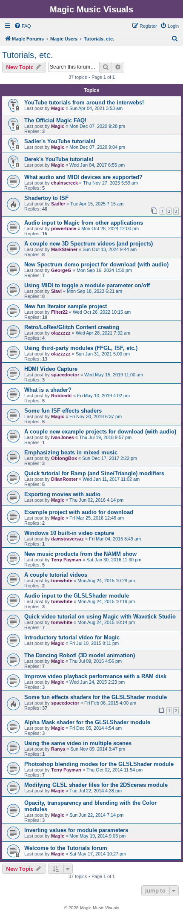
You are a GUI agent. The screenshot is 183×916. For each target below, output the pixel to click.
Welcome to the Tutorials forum (65, 848)
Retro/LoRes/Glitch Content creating (71, 327)
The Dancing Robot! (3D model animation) (79, 655)
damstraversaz (67, 538)
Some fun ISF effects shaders (63, 410)
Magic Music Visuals (91, 9)
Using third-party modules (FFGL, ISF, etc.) (80, 348)
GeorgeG (61, 270)
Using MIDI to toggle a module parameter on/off (87, 285)
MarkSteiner (64, 249)
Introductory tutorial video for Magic (72, 637)
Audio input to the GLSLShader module (76, 595)
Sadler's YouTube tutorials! (59, 141)
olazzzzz (61, 332)
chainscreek (64, 182)
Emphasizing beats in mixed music (70, 452)
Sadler (58, 203)
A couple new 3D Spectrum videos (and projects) (88, 243)
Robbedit (61, 395)
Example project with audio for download (78, 512)
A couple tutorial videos (55, 575)
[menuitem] (22, 26)
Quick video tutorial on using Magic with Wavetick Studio (100, 616)
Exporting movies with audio (62, 494)
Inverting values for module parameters (76, 830)
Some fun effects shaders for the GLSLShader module (95, 697)
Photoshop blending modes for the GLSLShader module (99, 764)
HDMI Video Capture (50, 369)
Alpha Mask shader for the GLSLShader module (87, 722)
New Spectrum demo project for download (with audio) (96, 264)
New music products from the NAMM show (80, 554)
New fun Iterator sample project (65, 306)
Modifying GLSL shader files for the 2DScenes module (96, 785)
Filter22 (59, 312)
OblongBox (64, 458)
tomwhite (61, 580)
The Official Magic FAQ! (55, 120)
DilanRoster (64, 479)
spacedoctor (65, 374)
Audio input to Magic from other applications (83, 223)
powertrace (63, 228)
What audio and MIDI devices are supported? (83, 177)
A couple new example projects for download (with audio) (100, 431)
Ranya (58, 748)
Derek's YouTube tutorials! (58, 159)
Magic (57, 108)
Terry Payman (66, 559)
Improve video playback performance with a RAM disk (95, 676)
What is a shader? (47, 390)
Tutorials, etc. (27, 55)
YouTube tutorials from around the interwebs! (84, 102)
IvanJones (62, 437)
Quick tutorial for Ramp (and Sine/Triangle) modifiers (94, 473)
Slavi (56, 291)
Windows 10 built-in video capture (69, 533)
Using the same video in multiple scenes (78, 743)
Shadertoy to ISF (46, 198)
